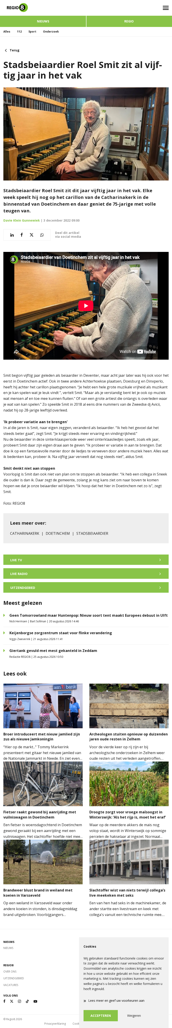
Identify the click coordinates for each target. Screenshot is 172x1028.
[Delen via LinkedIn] (12, 234)
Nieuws (43, 21)
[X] (11, 1001)
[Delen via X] (31, 234)
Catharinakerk (24, 533)
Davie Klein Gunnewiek (21, 220)
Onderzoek (51, 31)
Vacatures (10, 985)
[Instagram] (19, 1001)
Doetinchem (58, 533)
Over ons (9, 971)
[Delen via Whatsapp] (42, 234)
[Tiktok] (27, 1001)
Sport (32, 31)
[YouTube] (35, 1001)
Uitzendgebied (13, 978)
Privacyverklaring (55, 1024)
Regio (129, 21)
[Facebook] (4, 1001)
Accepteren (100, 1015)
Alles (6, 31)
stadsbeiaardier (92, 533)
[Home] (43, 7)
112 (19, 31)
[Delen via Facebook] (21, 234)
